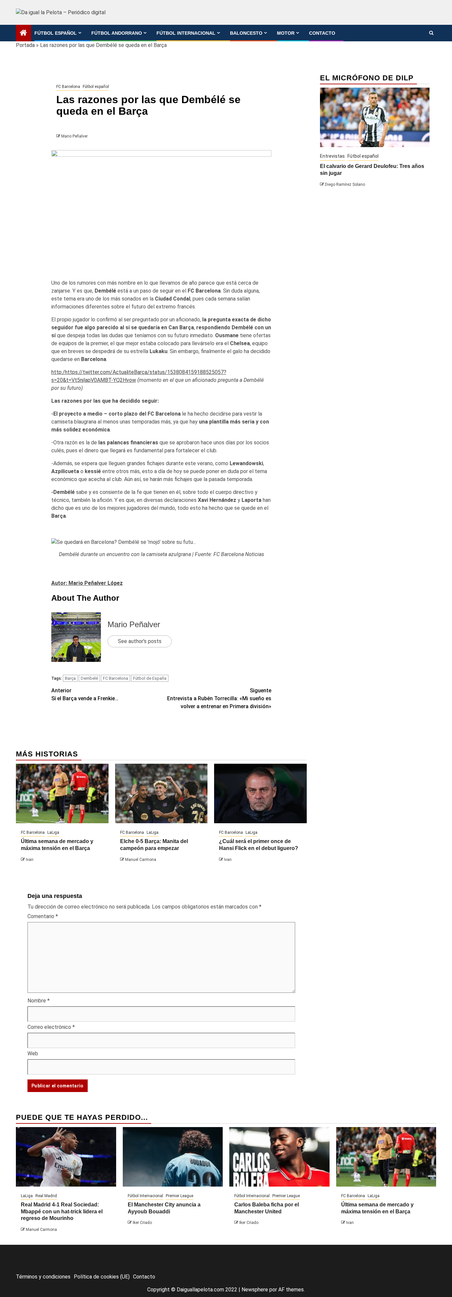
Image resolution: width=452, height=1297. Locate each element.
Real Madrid (46, 1196)
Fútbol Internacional (186, 33)
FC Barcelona (68, 86)
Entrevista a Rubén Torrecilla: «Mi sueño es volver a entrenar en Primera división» (219, 698)
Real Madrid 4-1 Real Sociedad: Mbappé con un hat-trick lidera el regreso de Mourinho (62, 1211)
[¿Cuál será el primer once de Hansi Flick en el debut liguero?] (260, 793)
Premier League (179, 1196)
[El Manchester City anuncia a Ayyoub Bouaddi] (173, 1157)
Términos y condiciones (43, 1277)
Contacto (322, 33)
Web (32, 1053)
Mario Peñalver (74, 136)
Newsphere (255, 1289)
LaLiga (53, 832)
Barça (70, 678)
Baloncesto (246, 33)
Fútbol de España (149, 678)
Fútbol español (55, 33)
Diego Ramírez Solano (345, 184)
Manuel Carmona (140, 859)
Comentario (42, 916)
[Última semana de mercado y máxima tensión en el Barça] (62, 793)
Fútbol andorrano (116, 33)
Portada (25, 45)
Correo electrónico (51, 1027)
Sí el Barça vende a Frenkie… (84, 694)
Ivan (29, 859)
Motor (285, 33)
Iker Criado (142, 1222)
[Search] (431, 33)
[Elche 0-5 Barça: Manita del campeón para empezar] (161, 793)
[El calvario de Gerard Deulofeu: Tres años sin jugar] (374, 117)
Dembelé (89, 678)
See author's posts (139, 641)
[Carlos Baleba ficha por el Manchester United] (279, 1157)
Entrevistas (332, 156)
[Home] (23, 33)
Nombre (38, 1000)
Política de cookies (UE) (102, 1277)
